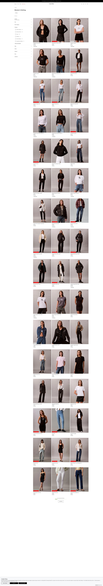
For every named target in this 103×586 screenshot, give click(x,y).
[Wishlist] (86, 4)
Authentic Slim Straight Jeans (75, 492)
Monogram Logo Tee (73, 43)
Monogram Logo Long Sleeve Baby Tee (38, 133)
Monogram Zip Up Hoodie (36, 43)
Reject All (14, 583)
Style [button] (15, 46)
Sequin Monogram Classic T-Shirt (37, 314)
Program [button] (16, 51)
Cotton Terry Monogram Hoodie (56, 163)
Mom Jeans (53, 433)
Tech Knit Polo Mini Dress (74, 314)
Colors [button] (16, 48)
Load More (60, 501)
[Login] (84, 4)
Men (18, 3)
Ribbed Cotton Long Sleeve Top (56, 73)
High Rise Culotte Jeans (36, 374)
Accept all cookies (22, 583)
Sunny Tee (72, 374)
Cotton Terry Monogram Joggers (37, 193)
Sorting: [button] (17, 19)
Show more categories (18, 43)
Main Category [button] (17, 24)
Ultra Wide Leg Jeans (73, 133)
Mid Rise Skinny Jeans (55, 492)
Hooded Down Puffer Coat (55, 284)
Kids (20, 3)
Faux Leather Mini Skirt (74, 73)
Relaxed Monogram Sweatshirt (56, 193)
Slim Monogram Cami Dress (37, 492)
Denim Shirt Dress (35, 163)
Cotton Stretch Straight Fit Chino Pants (38, 223)
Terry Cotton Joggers (73, 433)
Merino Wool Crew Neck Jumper (56, 43)
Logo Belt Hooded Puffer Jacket (75, 284)
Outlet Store (23, 3)
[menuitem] (15, 3)
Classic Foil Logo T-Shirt (55, 374)
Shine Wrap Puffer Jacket (36, 284)
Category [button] (16, 27)
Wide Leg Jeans (73, 163)
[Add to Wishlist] (50, 19)
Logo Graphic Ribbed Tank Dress (37, 433)
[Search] (82, 4)
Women (15, 3)
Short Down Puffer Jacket (55, 223)
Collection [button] (16, 56)
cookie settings (5, 583)
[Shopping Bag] (88, 4)
